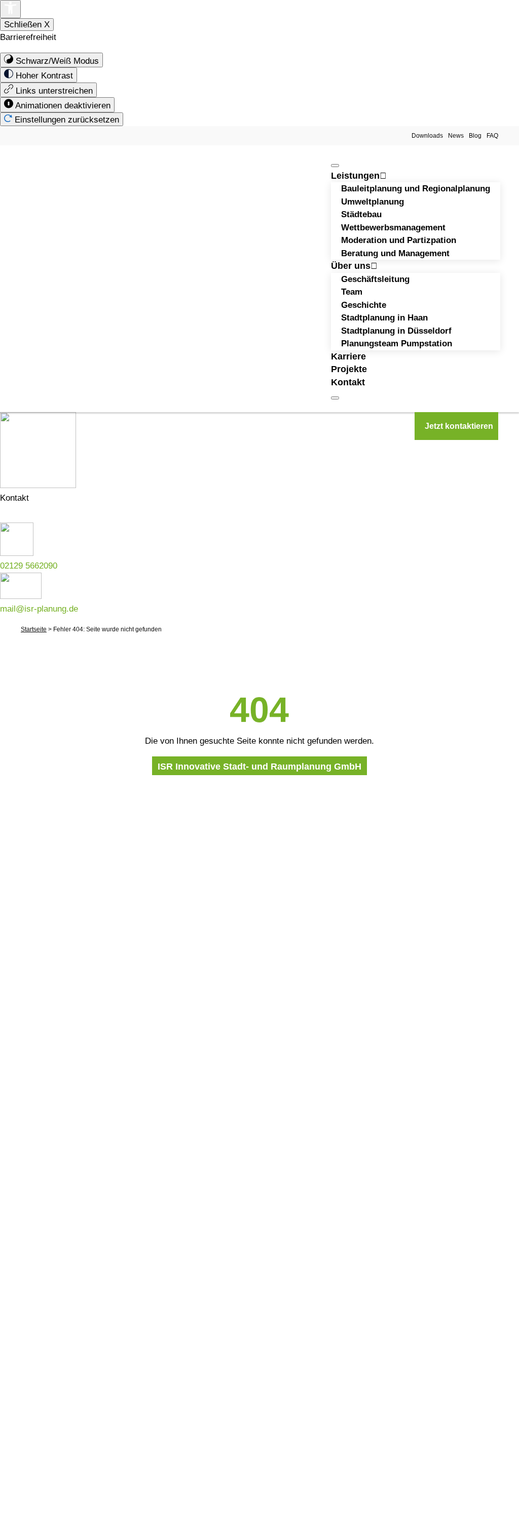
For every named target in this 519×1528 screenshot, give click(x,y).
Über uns (350, 266)
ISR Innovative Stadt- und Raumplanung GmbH (259, 766)
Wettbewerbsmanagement (393, 227)
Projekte (349, 369)
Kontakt (348, 382)
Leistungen (355, 176)
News (456, 135)
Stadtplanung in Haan (384, 318)
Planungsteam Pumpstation (396, 343)
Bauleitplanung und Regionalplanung (415, 188)
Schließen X (27, 24)
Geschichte (363, 305)
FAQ (492, 135)
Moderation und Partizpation (398, 240)
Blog (475, 135)
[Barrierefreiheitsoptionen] (10, 9)
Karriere (348, 356)
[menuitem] (51, 60)
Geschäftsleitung (375, 279)
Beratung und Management (395, 253)
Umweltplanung (372, 202)
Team (351, 292)
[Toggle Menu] (335, 165)
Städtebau (361, 214)
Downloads (427, 135)
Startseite (34, 629)
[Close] (335, 397)
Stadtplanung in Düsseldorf (396, 331)
